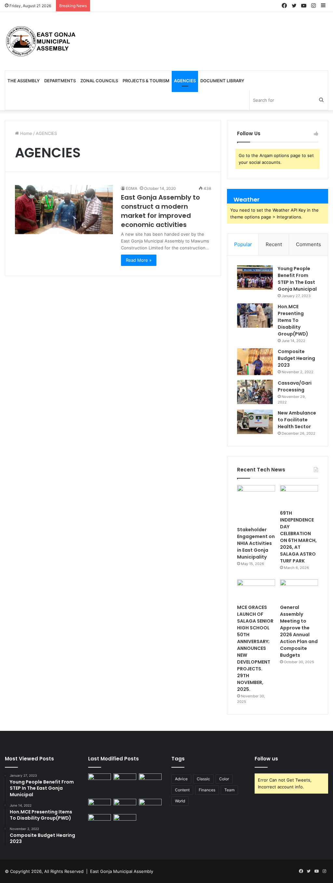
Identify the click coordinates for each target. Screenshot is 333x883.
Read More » (139, 260)
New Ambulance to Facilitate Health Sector (297, 420)
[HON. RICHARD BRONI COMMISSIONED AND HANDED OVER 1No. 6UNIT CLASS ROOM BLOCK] (124, 805)
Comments (308, 244)
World (180, 800)
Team (229, 789)
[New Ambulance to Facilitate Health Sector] (255, 422)
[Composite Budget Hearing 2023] (255, 361)
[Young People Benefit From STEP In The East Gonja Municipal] (255, 277)
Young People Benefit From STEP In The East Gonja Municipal (297, 278)
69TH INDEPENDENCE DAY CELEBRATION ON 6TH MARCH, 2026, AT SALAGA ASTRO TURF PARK (298, 537)
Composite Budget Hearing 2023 (296, 358)
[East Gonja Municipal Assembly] (42, 41)
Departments (60, 80)
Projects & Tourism (146, 80)
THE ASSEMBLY (23, 80)
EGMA (131, 188)
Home (25, 133)
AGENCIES (185, 80)
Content (182, 789)
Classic (203, 778)
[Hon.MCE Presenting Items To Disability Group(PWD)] (255, 315)
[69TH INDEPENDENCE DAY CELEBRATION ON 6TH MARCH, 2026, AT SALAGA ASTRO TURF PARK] (299, 496)
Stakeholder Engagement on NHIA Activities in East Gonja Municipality (256, 543)
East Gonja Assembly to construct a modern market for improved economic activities (160, 211)
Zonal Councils (99, 80)
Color (224, 778)
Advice (181, 778)
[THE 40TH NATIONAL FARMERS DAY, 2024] (150, 805)
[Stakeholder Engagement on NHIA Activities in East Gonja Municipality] (256, 504)
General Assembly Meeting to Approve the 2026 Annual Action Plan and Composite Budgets (299, 631)
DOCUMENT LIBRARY (222, 80)
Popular (243, 244)
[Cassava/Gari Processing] (255, 392)
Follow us (266, 758)
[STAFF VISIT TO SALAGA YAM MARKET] (124, 820)
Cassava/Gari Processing (295, 386)
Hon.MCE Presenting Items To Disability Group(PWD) (293, 320)
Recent (274, 244)
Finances (207, 789)
